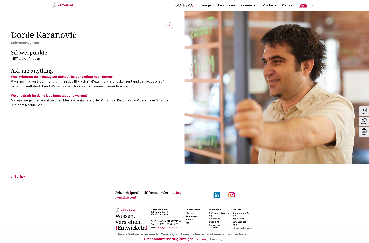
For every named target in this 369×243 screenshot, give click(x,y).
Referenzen (248, 5)
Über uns (190, 213)
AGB (235, 225)
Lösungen (205, 5)
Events (189, 219)
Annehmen (201, 239)
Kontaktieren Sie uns (241, 214)
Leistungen (226, 5)
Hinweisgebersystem (242, 229)
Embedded (214, 218)
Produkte (270, 5)
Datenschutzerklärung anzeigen (168, 239)
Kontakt (288, 5)
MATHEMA (184, 5)
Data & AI (214, 222)
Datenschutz (239, 222)
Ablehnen (216, 239)
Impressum (238, 218)
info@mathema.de (163, 227)
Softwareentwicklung (219, 214)
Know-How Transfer (215, 226)
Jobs (188, 222)
